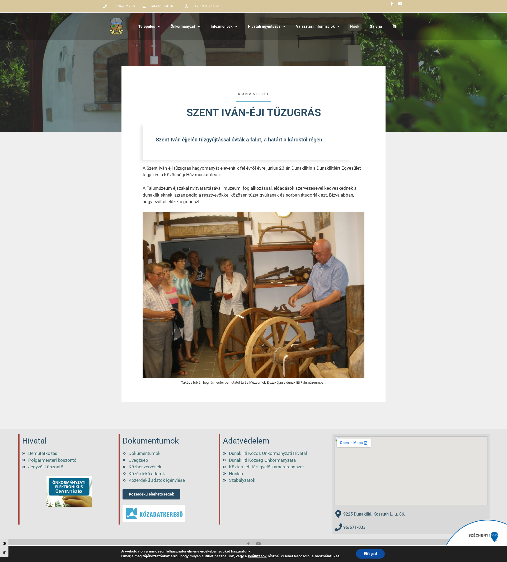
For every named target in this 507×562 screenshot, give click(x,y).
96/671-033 (354, 527)
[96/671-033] (338, 527)
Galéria (376, 26)
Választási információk (315, 26)
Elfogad (370, 553)
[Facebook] (248, 544)
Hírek (354, 26)
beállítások (257, 556)
